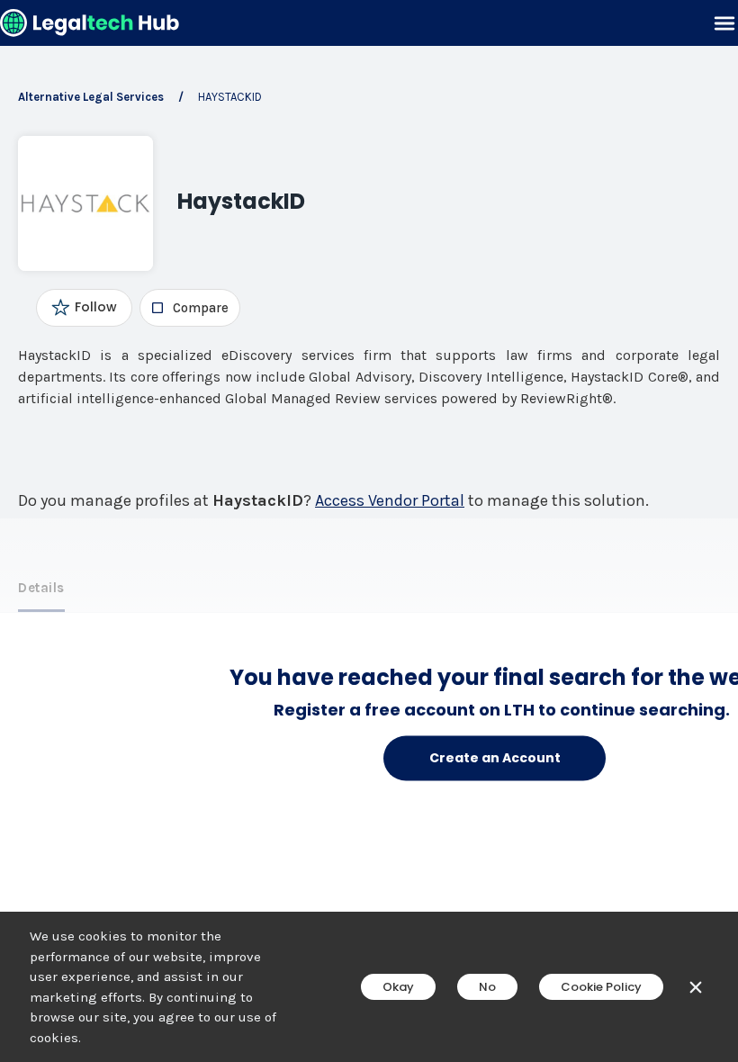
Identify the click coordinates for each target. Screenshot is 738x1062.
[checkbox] (189, 308)
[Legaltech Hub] (90, 23)
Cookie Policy (601, 986)
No (487, 986)
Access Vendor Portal (389, 500)
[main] (369, 531)
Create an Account (495, 758)
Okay (398, 986)
